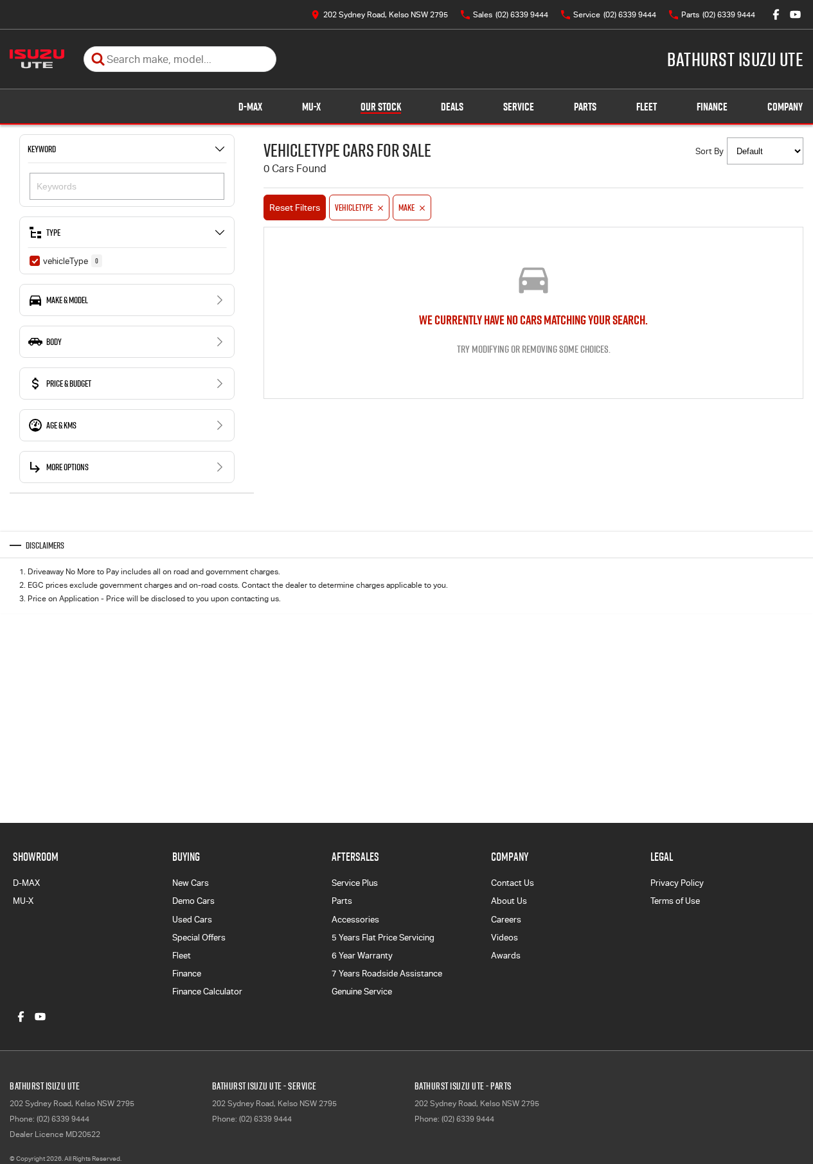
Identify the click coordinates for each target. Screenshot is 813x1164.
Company (785, 106)
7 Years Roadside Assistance (387, 973)
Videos (504, 937)
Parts (585, 106)
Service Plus (355, 883)
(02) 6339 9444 (63, 1119)
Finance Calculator (207, 991)
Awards (506, 955)
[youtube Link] (795, 14)
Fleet (646, 106)
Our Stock (381, 106)
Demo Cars (193, 901)
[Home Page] (37, 59)
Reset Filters (294, 207)
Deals (452, 106)
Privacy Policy (677, 883)
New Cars (190, 883)
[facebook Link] (776, 14)
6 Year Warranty (362, 955)
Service (518, 106)
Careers (506, 919)
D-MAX (250, 106)
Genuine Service (362, 991)
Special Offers (199, 937)
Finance (712, 106)
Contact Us (512, 883)
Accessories (355, 919)
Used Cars (192, 919)
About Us (509, 901)
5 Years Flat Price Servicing (383, 937)
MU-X (311, 106)
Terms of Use (675, 901)
